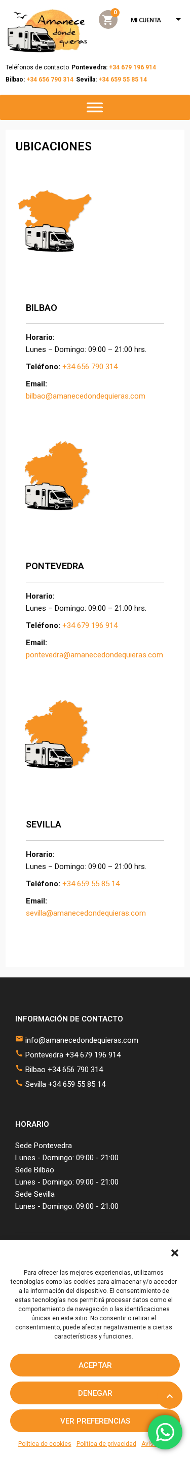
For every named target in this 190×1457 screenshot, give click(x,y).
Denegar (95, 1393)
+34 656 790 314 (49, 79)
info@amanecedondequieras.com (81, 1040)
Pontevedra (55, 566)
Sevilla (43, 824)
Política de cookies (44, 1443)
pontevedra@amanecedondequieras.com (94, 654)
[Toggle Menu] (95, 107)
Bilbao (41, 307)
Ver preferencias (95, 1421)
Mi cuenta (146, 20)
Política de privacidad (106, 1443)
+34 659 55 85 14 (122, 79)
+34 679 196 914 (134, 67)
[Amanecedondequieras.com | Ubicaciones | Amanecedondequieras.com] (48, 31)
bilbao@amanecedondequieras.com (85, 396)
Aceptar (95, 1365)
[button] (175, 1253)
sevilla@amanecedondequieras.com (86, 913)
